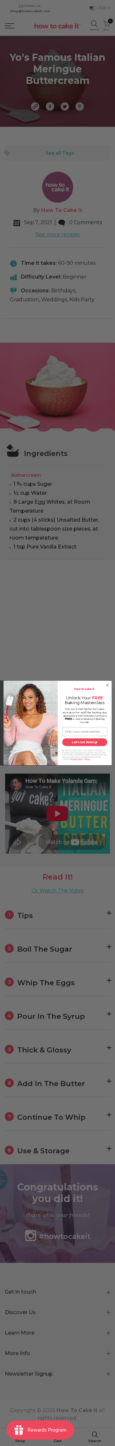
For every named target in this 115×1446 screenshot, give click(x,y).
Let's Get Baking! (84, 742)
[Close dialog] (107, 685)
